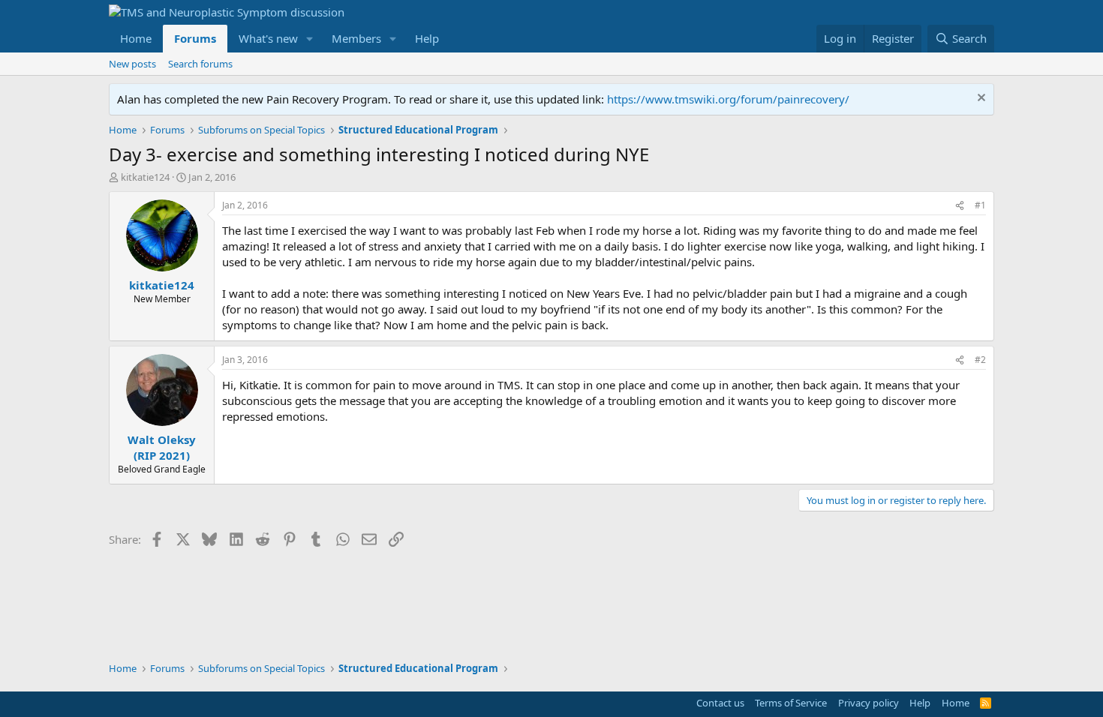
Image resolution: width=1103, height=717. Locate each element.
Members (356, 38)
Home (136, 38)
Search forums (200, 63)
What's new (268, 38)
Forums (195, 38)
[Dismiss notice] (979, 99)
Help (427, 38)
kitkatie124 (145, 177)
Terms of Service (791, 703)
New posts (132, 63)
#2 (980, 359)
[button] (309, 38)
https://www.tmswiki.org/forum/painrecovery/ (728, 99)
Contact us (720, 703)
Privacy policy (868, 703)
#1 (980, 205)
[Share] (959, 205)
